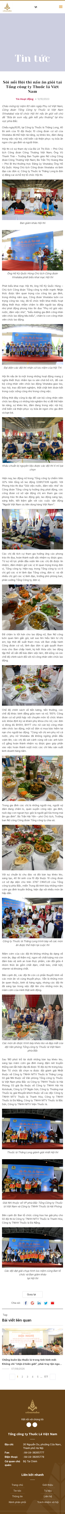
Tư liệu (48, 1490)
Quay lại (31, 1294)
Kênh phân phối (17, 1502)
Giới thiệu (47, 1484)
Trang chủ (17, 1484)
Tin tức (17, 1490)
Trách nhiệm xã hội (47, 1502)
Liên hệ (48, 1496)
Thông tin (17, 1496)
